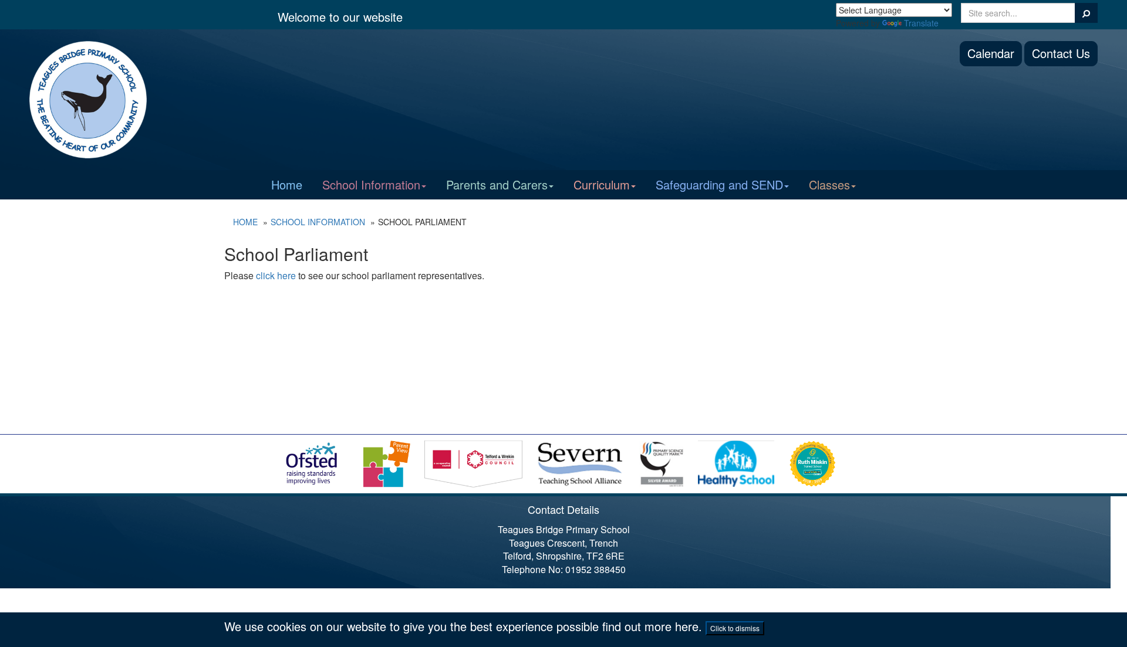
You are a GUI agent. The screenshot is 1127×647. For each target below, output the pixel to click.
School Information (371, 184)
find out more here (650, 626)
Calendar (990, 53)
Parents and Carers (497, 184)
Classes (829, 184)
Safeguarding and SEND (719, 184)
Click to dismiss (735, 628)
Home (286, 184)
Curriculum (601, 184)
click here (276, 275)
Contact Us (1061, 53)
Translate (921, 23)
